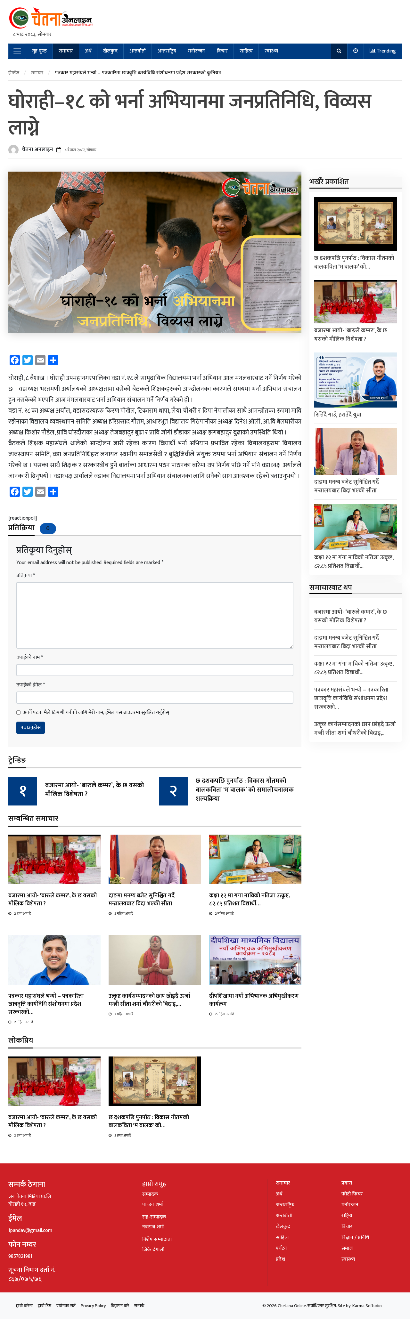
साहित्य (246, 51)
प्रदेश (280, 1259)
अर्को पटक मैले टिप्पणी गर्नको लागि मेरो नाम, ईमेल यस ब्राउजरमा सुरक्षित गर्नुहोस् (96, 712)
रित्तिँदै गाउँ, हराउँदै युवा (337, 414)
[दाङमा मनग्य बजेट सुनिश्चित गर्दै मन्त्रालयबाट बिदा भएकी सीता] (155, 859)
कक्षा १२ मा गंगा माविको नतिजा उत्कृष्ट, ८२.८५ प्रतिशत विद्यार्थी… (249, 900)
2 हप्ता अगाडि (22, 914)
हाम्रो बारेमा (24, 1305)
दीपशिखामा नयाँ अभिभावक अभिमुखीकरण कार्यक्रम (254, 1000)
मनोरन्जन (196, 51)
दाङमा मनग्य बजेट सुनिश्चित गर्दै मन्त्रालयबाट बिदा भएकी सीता (142, 900)
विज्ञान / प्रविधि (355, 1237)
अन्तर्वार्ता (137, 51)
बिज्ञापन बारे (120, 1305)
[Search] (339, 51)
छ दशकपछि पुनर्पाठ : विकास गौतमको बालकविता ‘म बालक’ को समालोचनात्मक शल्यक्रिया (245, 789)
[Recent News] (356, 51)
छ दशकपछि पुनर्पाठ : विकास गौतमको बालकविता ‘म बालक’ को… (149, 1121)
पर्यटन (281, 1248)
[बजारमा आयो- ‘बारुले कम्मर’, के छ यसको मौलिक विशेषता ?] (54, 859)
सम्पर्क (139, 1305)
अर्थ (88, 51)
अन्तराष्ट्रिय (167, 51)
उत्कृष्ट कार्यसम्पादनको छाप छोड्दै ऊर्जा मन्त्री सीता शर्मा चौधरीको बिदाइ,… (149, 1000)
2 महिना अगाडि (123, 914)
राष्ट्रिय (346, 1215)
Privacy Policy (93, 1305)
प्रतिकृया (25, 575)
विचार (222, 51)
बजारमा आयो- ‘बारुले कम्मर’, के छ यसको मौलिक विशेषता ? (94, 790)
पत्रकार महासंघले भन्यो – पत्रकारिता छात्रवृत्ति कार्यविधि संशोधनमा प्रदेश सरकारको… (46, 1004)
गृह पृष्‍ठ (39, 51)
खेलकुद (110, 51)
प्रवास (346, 1183)
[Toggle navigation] (17, 51)
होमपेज (13, 73)
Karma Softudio (367, 1305)
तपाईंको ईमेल (30, 685)
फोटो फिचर (352, 1194)
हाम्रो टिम (44, 1305)
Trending (385, 51)
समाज (347, 1248)
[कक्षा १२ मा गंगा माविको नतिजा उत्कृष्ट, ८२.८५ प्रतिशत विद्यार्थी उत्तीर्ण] (255, 859)
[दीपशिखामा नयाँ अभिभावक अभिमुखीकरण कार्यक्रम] (255, 959)
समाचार (66, 51)
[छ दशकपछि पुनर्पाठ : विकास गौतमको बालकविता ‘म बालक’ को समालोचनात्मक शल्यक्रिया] (155, 1081)
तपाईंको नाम (29, 657)
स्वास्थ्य (271, 51)
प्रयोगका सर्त (66, 1305)
